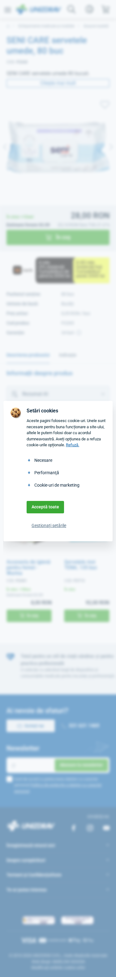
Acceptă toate (45, 506)
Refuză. (72, 445)
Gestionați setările (49, 525)
